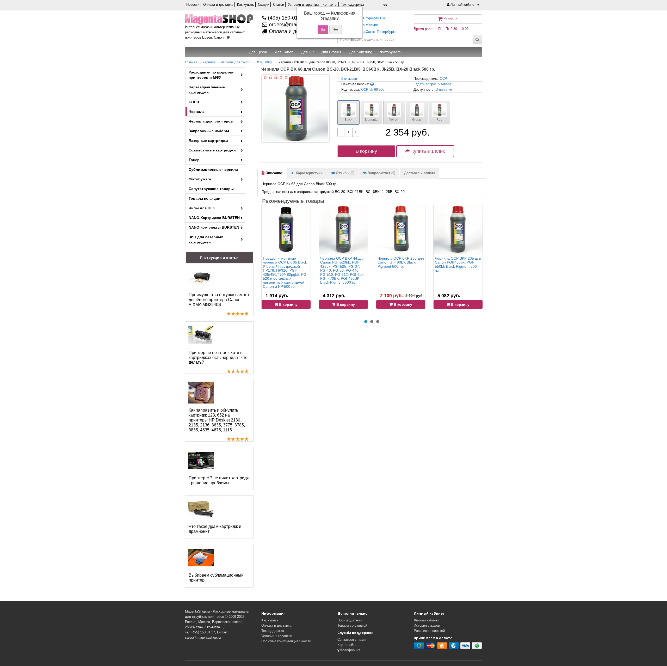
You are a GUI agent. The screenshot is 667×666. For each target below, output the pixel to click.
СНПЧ (194, 102)
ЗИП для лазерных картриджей (206, 239)
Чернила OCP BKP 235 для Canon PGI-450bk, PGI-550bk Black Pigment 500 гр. (458, 264)
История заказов (427, 625)
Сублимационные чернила (213, 169)
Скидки (263, 5)
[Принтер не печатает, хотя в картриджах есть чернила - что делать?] (201, 335)
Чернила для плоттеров (211, 121)
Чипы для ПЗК (202, 208)
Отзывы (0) (344, 173)
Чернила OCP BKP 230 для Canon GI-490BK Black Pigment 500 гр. (401, 262)
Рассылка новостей (429, 631)
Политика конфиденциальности (286, 641)
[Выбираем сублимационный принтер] (201, 558)
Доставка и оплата (419, 173)
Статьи (278, 5)
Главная (191, 62)
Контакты (330, 5)
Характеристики (309, 173)
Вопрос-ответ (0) (381, 173)
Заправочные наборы (209, 131)
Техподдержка (352, 5)
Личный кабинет (426, 620)
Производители (349, 620)
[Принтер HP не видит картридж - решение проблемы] (201, 460)
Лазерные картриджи (208, 140)
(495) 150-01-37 (285, 18)
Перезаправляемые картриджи (207, 89)
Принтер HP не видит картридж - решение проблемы (219, 480)
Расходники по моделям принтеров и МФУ (211, 75)
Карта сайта (346, 645)
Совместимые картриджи (212, 150)
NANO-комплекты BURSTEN (214, 227)
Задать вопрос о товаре (432, 84)
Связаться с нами (351, 639)
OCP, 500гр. (264, 62)
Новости (192, 5)
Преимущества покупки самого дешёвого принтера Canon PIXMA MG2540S (219, 299)
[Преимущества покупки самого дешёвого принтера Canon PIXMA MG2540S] (201, 277)
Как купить (245, 5)
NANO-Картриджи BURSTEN (214, 218)
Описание (273, 173)
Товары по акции (204, 198)
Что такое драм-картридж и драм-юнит (215, 529)
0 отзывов (349, 79)
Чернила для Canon (235, 62)
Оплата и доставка (218, 5)
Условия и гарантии (303, 5)
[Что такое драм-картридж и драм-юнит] (201, 509)
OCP (443, 79)
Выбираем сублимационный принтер (216, 577)
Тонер (194, 160)
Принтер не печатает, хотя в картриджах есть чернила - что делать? (218, 357)
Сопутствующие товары (211, 189)
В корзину (366, 151)
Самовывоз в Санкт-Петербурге (369, 31)
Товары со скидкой (352, 625)
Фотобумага (200, 179)
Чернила (208, 62)
